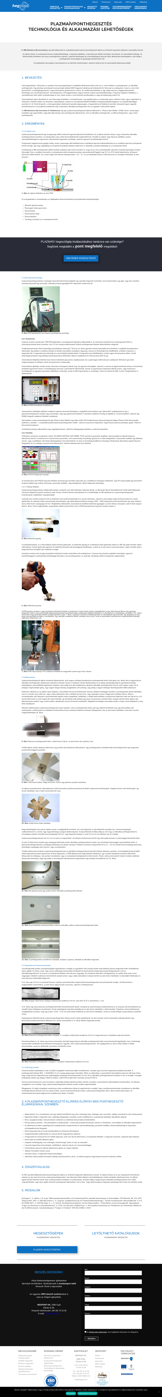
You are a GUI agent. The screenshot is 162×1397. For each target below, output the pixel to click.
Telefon (87, 1296)
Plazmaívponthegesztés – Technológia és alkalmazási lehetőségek (54, 1368)
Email (87, 1278)
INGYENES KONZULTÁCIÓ (81, 258)
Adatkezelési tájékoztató (98, 1332)
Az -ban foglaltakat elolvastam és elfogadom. (113, 1332)
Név (87, 1269)
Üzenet (88, 1313)
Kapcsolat (118, 2)
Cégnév (88, 1287)
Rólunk (95, 2)
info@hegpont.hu (52, 1313)
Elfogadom (71, 1393)
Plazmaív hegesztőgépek (46, 1250)
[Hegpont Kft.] (20, 6)
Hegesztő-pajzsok (92, 7)
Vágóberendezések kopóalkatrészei (122, 7)
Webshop (143, 2)
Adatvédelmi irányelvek (87, 1393)
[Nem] (159, 1392)
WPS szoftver (131, 2)
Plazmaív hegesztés (25, 1363)
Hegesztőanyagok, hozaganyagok (73, 7)
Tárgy (87, 1305)
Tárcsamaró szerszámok (140, 7)
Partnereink (106, 2)
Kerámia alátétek (105, 7)
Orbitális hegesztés (55, 7)
